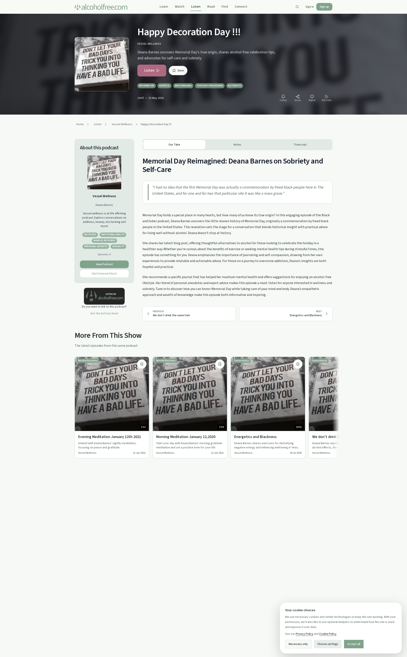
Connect (241, 6)
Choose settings (327, 644)
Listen (196, 6)
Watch (179, 6)
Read (211, 6)
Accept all (353, 644)
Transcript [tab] (300, 145)
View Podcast (104, 264)
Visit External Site (103, 274)
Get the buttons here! (104, 313)
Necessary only (298, 644)
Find (225, 6)
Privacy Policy (304, 634)
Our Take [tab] (174, 145)
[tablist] (237, 144)
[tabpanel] (237, 224)
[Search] (297, 6)
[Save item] (141, 364)
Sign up (324, 7)
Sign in (309, 7)
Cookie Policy (327, 634)
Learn (164, 6)
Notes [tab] (237, 145)
